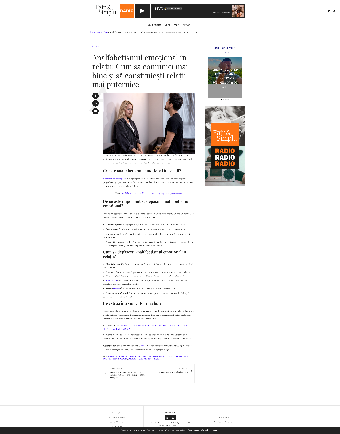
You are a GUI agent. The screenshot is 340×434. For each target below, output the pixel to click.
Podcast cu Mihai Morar (117, 422)
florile (143, 345)
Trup (176, 25)
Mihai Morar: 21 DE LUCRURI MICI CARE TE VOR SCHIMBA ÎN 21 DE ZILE (225, 78)
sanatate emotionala (137, 359)
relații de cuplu (120, 359)
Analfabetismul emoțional (114, 178)
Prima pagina (116, 413)
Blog (106, 32)
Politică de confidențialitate (223, 422)
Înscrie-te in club (117, 426)
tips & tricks (153, 359)
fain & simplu (174, 357)
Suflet (186, 25)
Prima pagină (96, 32)
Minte (167, 25)
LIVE (159, 9)
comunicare (135, 357)
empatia (116, 288)
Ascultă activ (111, 280)
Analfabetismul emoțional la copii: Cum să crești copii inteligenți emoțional (151, 193)
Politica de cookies (223, 417)
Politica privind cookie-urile (198, 430)
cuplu (144, 357)
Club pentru (154, 25)
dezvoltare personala (158, 357)
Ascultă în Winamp (174, 8)
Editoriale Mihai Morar (117, 417)
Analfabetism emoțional (119, 357)
